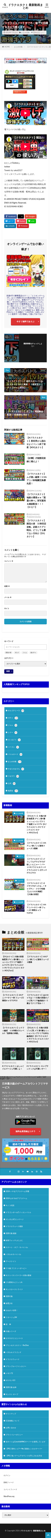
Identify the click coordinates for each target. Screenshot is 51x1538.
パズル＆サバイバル (13, 1254)
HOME (7, 47)
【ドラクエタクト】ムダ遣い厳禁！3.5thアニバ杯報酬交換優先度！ (37, 479)
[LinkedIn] (10, 226)
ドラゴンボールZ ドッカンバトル (18, 1212)
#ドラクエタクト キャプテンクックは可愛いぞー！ (37, 1067)
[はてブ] (9, 221)
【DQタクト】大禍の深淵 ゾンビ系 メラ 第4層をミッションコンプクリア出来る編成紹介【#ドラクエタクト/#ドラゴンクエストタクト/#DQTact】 (38, 1035)
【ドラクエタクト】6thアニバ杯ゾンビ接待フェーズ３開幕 (36, 846)
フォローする (33, 350)
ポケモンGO (10, 1380)
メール (7, 597)
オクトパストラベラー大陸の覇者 (18, 1275)
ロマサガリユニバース (14, 1338)
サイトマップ (11, 1414)
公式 (11, 783)
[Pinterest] (23, 226)
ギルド (17, 652)
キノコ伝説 (10, 1205)
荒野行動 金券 (11, 1387)
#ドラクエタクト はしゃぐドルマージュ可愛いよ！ (13, 1067)
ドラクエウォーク (12, 1359)
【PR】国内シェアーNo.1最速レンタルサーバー (24, 1449)
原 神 (8, 1324)
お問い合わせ (11, 1428)
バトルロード (15, 754)
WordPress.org (9, 1496)
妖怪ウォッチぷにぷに (14, 1240)
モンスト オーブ (12, 1394)
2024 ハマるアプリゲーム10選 (17, 1191)
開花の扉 (8, 652)
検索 (8, 671)
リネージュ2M (11, 1317)
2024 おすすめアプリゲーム (16, 1198)
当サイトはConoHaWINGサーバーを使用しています (25, 1442)
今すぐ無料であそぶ (25, 322)
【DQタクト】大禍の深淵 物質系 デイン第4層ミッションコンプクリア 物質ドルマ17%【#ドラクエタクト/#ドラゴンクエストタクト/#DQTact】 (37, 824)
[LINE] (31, 221)
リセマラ (13, 776)
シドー (12, 732)
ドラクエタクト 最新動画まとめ (25, 6)
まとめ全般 (25, 32)
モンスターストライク (14, 1289)
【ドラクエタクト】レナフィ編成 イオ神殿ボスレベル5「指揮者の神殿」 (13, 1030)
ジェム (25, 652)
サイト (6, 608)
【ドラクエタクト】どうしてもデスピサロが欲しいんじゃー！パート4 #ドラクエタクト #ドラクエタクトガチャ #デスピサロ (37, 866)
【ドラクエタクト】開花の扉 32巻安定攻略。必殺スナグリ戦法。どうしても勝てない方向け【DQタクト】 (36, 529)
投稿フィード (9, 1482)
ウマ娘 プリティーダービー (16, 1268)
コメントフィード (10, 1489)
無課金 (13, 791)
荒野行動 (9, 1296)
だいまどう (14, 740)
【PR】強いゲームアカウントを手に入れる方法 (24, 1456)
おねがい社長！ (12, 1310)
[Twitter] (21, 216)
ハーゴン (13, 747)
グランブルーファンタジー (16, 1366)
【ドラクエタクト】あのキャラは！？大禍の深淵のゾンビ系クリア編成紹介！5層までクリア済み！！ (38, 999)
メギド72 (9, 1373)
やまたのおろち (16, 769)
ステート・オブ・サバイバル (17, 1247)
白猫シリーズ (11, 1331)
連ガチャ (33, 652)
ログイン (7, 1475)
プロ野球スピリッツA (14, 1282)
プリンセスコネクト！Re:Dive (17, 1345)
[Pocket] (21, 221)
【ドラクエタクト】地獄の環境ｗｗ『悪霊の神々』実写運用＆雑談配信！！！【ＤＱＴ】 (36, 500)
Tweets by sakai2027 (13, 171)
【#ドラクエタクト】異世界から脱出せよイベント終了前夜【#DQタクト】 (36, 443)
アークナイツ (11, 1261)
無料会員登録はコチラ (25, 1131)
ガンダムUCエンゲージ (15, 1219)
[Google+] (31, 216)
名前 (7, 586)
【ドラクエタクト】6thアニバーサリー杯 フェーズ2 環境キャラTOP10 (36, 909)
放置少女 (9, 1303)
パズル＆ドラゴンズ (13, 1352)
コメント (8, 561)
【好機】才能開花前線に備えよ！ (36, 460)
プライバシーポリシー (14, 1435)
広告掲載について (12, 1421)
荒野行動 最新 (11, 1233)
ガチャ (13, 718)
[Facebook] (10, 216)
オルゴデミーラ (16, 710)
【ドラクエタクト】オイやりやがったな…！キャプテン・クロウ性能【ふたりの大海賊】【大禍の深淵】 (36, 888)
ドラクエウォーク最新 (14, 1226)
